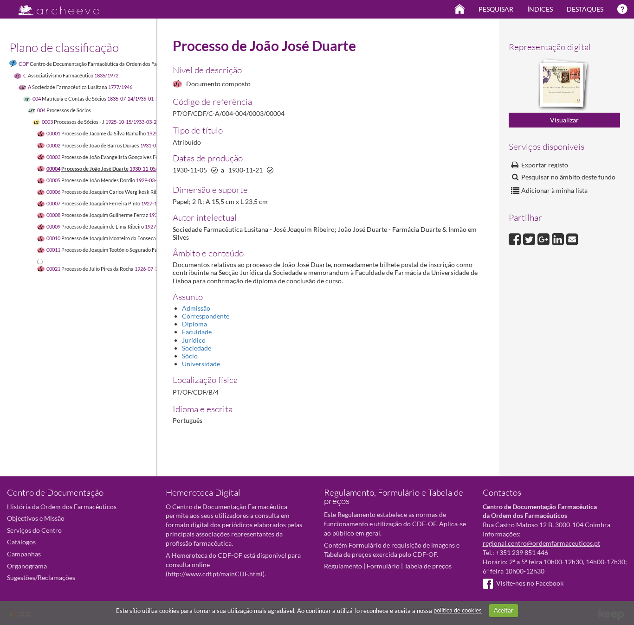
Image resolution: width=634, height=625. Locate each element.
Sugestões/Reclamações (41, 577)
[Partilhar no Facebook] (516, 238)
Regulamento (343, 566)
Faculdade (197, 332)
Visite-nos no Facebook (529, 583)
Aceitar (503, 610)
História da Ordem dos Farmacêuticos (61, 506)
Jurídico (194, 340)
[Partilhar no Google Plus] (544, 238)
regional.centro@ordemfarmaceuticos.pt (541, 543)
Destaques (585, 9)
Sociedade (196, 348)
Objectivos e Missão (36, 518)
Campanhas (24, 554)
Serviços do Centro (34, 530)
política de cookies (457, 610)
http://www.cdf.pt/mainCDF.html (215, 574)
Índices (540, 9)
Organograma (27, 566)
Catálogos (21, 542)
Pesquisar (496, 9)
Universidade (201, 364)
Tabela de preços (428, 566)
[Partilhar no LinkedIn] (559, 238)
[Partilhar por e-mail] (572, 238)
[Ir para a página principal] (53, 8)
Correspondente (205, 316)
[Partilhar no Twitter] (530, 238)
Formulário (383, 566)
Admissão (196, 308)
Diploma (194, 324)
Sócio (190, 356)
